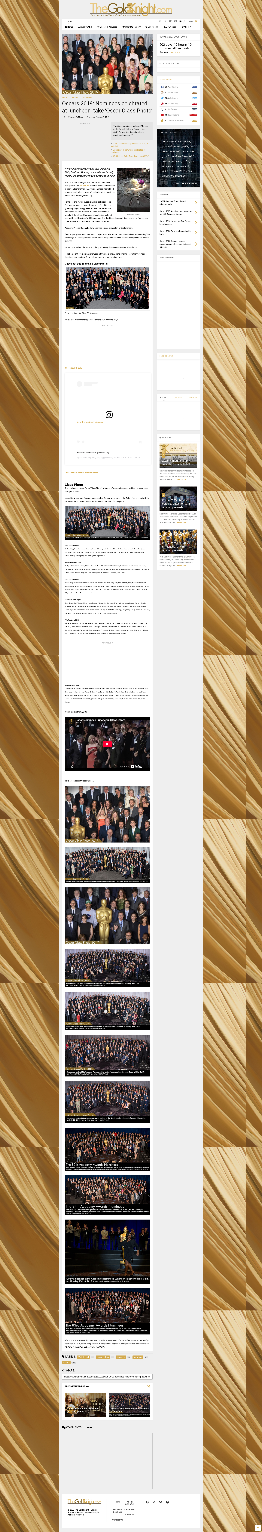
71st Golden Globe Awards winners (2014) (131, 156)
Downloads (171, 27)
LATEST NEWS (167, 356)
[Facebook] (175, 21)
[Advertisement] (82, 142)
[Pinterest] (160, 21)
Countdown (152, 27)
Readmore (181, 479)
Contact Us (117, 1520)
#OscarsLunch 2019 (73, 368)
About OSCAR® (85, 27)
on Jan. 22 (84, 186)
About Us (129, 1514)
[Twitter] (170, 21)
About (186, 27)
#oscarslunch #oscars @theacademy (93, 453)
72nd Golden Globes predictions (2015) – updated (83, 1410)
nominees (87, 97)
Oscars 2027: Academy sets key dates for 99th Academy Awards (176, 504)
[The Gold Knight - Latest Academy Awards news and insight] (131, 15)
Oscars (75, 97)
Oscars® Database (108, 27)
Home (70, 27)
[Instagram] (165, 21)
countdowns (174, 52)
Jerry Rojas (97, 457)
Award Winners (132, 27)
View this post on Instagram (90, 422)
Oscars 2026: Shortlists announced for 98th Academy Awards (176, 547)
